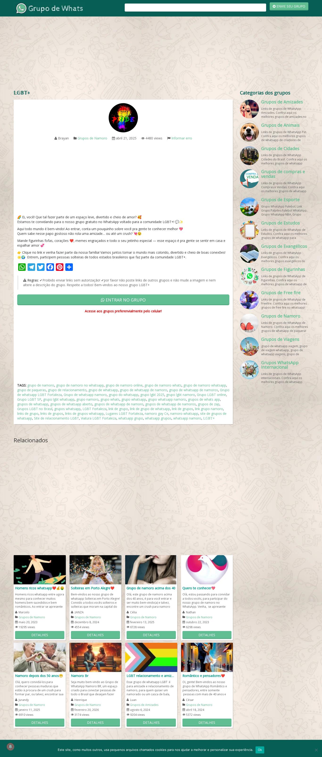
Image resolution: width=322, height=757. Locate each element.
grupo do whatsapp (123, 394)
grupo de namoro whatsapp (204, 385)
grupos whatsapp (67, 409)
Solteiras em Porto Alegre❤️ (92, 588)
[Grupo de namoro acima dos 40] (151, 569)
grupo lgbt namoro (180, 394)
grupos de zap (208, 404)
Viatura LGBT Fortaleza (98, 418)
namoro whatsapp (184, 413)
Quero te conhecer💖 (198, 588)
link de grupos (182, 409)
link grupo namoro (209, 409)
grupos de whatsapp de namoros (170, 404)
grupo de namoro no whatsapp (80, 385)
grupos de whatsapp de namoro (118, 404)
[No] (316, 750)
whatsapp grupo (130, 418)
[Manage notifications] (10, 746)
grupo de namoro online (124, 385)
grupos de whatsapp (32, 404)
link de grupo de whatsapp (150, 409)
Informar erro (181, 138)
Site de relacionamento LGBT (56, 418)
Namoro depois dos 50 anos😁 (39, 675)
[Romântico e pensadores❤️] (207, 657)
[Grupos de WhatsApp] (49, 8)
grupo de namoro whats (163, 385)
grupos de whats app (204, 399)
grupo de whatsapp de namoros (193, 390)
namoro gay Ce (156, 413)
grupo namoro (87, 399)
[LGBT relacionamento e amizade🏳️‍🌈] (151, 657)
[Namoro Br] (96, 657)
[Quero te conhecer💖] (207, 569)
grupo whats (110, 399)
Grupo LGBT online (211, 394)
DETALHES (39, 635)
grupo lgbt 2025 (152, 394)
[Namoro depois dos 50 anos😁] (40, 657)
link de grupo (118, 409)
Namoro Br (79, 675)
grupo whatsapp (133, 399)
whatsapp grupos (158, 418)
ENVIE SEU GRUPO (290, 6)
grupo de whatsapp (103, 390)
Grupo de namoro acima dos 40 (151, 588)
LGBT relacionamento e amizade (151, 675)
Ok (260, 750)
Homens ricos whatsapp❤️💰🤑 (39, 588)
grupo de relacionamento (67, 390)
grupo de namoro (40, 385)
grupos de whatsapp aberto (71, 404)
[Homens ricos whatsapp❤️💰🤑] (40, 569)
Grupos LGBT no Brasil (34, 409)
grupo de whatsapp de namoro (143, 390)
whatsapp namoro (187, 418)
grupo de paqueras (31, 390)
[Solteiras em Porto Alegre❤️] (96, 569)
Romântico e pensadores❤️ (203, 675)
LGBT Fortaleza (95, 409)
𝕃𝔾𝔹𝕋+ (209, 418)
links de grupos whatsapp (84, 413)
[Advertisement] (161, 54)
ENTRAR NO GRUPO (125, 300)
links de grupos (51, 413)
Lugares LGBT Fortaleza (124, 413)
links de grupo (27, 413)
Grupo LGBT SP (29, 399)
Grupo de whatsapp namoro (85, 394)
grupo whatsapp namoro (167, 399)
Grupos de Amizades (144, 705)
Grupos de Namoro (92, 138)
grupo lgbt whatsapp (58, 399)
